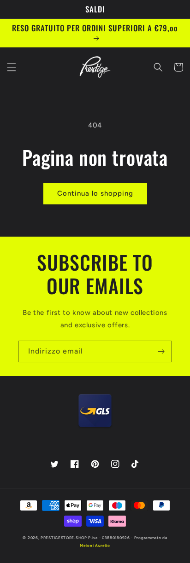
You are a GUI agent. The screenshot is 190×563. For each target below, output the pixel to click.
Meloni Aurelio (95, 545)
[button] (11, 67)
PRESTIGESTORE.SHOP (64, 537)
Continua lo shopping (95, 193)
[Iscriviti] (161, 351)
